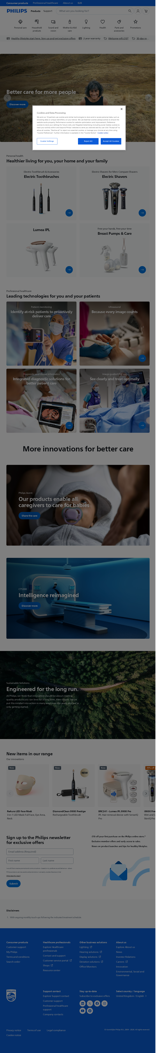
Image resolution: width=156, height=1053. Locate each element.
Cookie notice (103, 132)
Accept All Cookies (111, 141)
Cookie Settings (47, 141)
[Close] (121, 109)
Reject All (88, 141)
